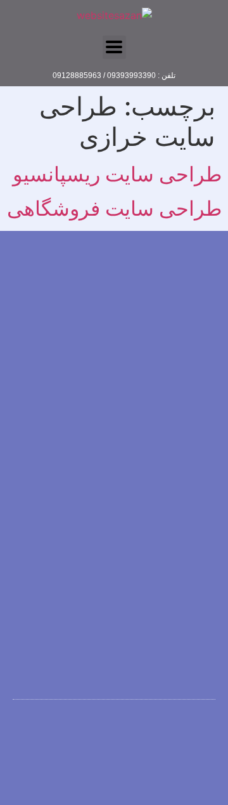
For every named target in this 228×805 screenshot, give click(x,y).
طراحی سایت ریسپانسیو (117, 174)
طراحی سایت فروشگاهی (114, 208)
